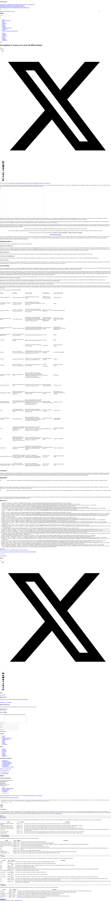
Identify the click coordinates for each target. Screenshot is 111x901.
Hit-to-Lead (4, 36)
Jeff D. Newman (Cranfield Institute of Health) (34, 183)
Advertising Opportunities (7, 762)
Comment (2, 722)
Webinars (4, 740)
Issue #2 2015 (2, 694)
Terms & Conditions (6, 789)
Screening (4, 34)
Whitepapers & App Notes (7, 738)
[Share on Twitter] (56, 160)
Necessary (3, 816)
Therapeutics (25, 549)
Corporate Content (5, 739)
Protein (17, 549)
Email (1, 727)
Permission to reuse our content (8, 766)
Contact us (13, 11)
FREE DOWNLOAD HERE (55, 234)
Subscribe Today (6, 770)
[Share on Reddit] (3, 172)
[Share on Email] (3, 166)
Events (3, 742)
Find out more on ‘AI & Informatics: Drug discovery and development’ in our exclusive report (17, 4)
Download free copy (4, 708)
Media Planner (5, 760)
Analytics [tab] (1, 855)
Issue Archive (4, 744)
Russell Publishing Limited (6, 795)
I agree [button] (10, 802)
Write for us (2, 768)
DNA (8, 549)
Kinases (13, 549)
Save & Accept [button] (2, 899)
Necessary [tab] (2, 815)
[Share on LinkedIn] (3, 162)
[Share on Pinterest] (3, 170)
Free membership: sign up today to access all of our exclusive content (12, 6)
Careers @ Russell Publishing (7, 788)
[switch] (0, 836)
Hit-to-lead (4, 751)
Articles (3, 735)
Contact (1, 770)
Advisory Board (5, 765)
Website (1, 729)
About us (1, 11)
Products (3, 743)
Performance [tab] (2, 884)
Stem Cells (4, 35)
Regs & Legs (4, 40)
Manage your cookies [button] (6, 793)
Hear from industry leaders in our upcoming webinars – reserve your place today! (15, 7)
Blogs (3, 741)
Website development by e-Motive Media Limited (9, 797)
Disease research (3, 549)
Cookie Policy (5, 791)
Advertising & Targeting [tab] (4, 835)
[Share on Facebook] (2, 51)
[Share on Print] (3, 164)
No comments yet (47, 183)
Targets (3, 32)
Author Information (5, 764)
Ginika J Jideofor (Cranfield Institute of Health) (17, 183)
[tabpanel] (55, 826)
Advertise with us (7, 11)
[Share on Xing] (3, 177)
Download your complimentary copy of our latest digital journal (11, 5)
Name (1, 724)
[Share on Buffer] (3, 174)
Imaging (3, 38)
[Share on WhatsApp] (3, 179)
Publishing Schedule (6, 761)
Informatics (4, 39)
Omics (3, 37)
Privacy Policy (5, 790)
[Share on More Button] (3, 168)
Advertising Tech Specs (6, 763)
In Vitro (10, 549)
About (3, 787)
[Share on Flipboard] (3, 181)
